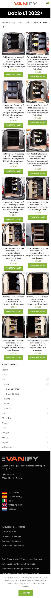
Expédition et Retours (11, 536)
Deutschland (13, 492)
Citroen (5, 369)
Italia (10, 500)
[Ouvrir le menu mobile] (3, 4)
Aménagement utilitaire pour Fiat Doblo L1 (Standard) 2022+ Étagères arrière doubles (13, 300)
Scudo (7, 403)
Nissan (5, 423)
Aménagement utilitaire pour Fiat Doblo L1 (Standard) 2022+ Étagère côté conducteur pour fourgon (37, 253)
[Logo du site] (25, 4)
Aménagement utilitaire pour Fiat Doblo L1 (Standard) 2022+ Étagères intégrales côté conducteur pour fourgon (13, 254)
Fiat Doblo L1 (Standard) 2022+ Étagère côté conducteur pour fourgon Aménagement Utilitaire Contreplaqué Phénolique (13, 111)
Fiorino (7, 398)
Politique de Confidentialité (14, 545)
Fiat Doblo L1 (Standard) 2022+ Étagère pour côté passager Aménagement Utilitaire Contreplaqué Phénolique (13, 207)
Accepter (25, 593)
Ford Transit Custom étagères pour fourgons (22, 559)
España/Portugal (15, 496)
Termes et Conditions (11, 541)
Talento (7, 408)
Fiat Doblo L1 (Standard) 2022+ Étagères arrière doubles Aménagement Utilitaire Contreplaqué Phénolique (37, 110)
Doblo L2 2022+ (13, 394)
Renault (5, 437)
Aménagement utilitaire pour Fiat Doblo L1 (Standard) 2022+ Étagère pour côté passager (37, 345)
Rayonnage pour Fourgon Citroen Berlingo (20, 568)
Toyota (5, 442)
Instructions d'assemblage (13, 527)
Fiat (3, 379)
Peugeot (6, 432)
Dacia (4, 374)
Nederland (13, 509)
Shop (13, 22)
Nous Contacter (9, 531)
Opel (4, 427)
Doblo (7, 384)
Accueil (5, 22)
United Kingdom (15, 505)
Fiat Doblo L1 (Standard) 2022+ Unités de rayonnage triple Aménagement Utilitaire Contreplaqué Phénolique (13, 62)
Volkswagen (7, 447)
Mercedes (6, 418)
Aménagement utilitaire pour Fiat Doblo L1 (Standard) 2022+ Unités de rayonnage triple (37, 206)
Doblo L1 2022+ (13, 389)
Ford (4, 413)
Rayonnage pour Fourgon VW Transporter (20, 573)
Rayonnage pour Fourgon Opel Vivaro (18, 564)
